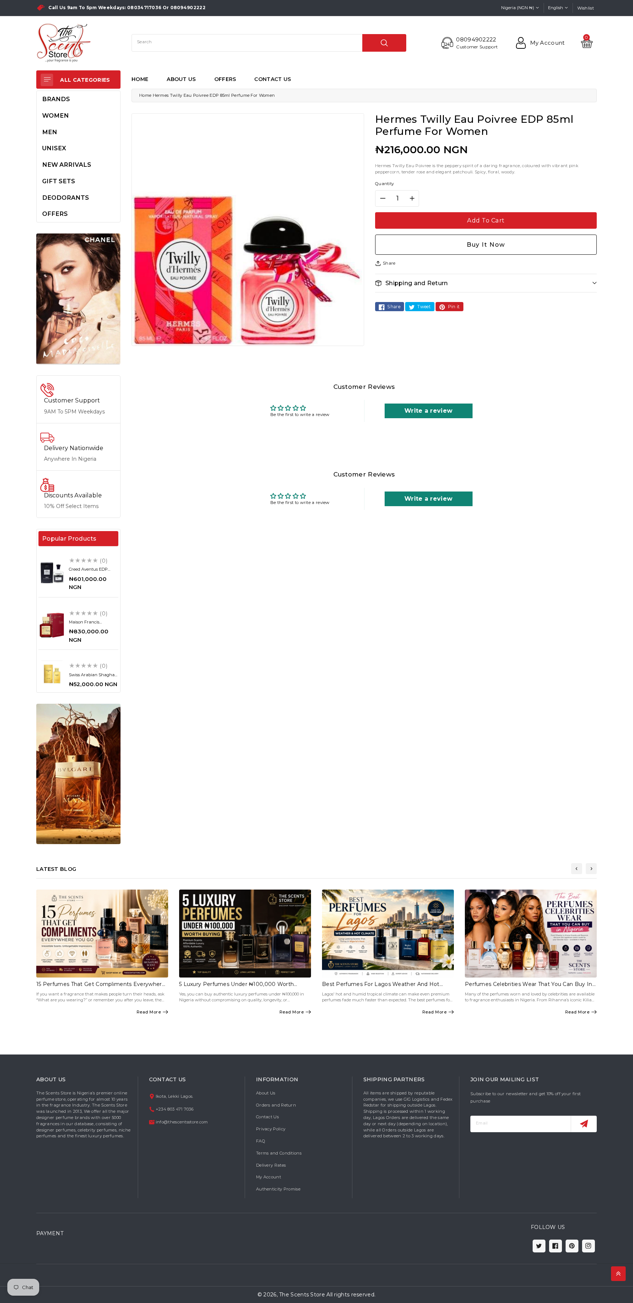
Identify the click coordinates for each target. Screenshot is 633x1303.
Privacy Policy (270, 1128)
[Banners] (78, 298)
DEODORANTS (65, 197)
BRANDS (56, 99)
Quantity (384, 183)
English (555, 7)
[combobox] (269, 43)
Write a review (428, 410)
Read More (149, 1012)
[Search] (384, 43)
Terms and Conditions (278, 1153)
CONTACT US (272, 79)
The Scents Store (302, 1294)
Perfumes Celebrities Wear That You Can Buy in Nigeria (528, 987)
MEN (49, 132)
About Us (265, 1093)
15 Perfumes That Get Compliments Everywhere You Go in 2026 (100, 987)
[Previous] (576, 868)
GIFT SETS (58, 181)
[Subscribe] (584, 1124)
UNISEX (54, 148)
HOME (140, 79)
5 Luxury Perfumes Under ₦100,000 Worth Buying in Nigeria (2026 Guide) (236, 987)
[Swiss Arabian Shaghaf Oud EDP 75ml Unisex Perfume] (51, 673)
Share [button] (389, 263)
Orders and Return (276, 1105)
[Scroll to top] (618, 1273)
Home (145, 95)
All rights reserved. (350, 1294)
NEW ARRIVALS (66, 164)
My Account (268, 1176)
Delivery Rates (271, 1165)
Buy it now (486, 244)
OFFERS (225, 79)
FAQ (260, 1141)
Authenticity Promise (278, 1189)
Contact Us (267, 1116)
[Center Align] (47, 80)
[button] (486, 283)
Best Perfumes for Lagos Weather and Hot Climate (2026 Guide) (381, 987)
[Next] (591, 868)
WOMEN (55, 115)
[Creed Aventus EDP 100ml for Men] (51, 572)
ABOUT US (181, 79)
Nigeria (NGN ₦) (517, 7)
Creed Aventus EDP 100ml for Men (88, 572)
